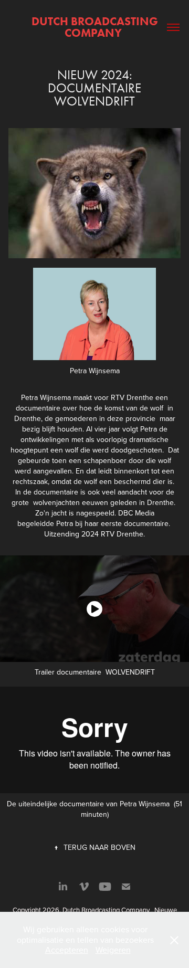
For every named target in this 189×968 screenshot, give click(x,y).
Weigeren (113, 949)
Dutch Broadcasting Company (96, 27)
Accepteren (66, 949)
